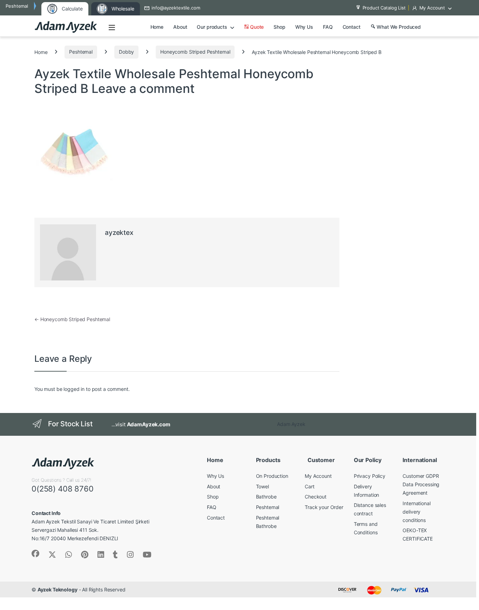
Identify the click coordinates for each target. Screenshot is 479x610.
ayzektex (119, 233)
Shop (279, 27)
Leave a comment (143, 88)
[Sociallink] (35, 553)
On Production (272, 476)
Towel (262, 486)
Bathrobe (266, 497)
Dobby (126, 52)
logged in (74, 389)
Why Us (304, 27)
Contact (351, 27)
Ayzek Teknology (57, 589)
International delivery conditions (416, 511)
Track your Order (324, 507)
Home (156, 27)
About (180, 27)
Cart (309, 486)
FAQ (328, 27)
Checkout (315, 497)
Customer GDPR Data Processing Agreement (421, 484)
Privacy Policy (369, 476)
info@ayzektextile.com (175, 8)
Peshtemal (81, 52)
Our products (212, 27)
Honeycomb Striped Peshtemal (195, 52)
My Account (432, 8)
